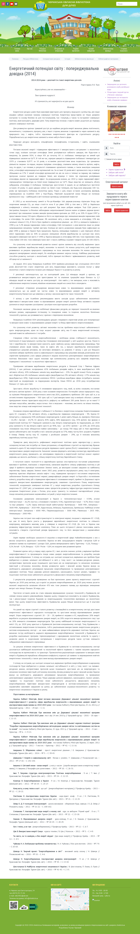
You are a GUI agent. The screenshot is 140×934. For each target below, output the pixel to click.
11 (124, 134)
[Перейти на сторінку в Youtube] (11, 4)
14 (118, 137)
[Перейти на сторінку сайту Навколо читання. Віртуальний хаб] (16, 4)
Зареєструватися (115, 169)
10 (122, 134)
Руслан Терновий (74, 928)
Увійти (116, 164)
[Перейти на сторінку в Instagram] (3, 4)
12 (115, 137)
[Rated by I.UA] (96, 900)
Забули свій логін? (116, 172)
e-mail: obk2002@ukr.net (18, 896)
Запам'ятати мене (114, 159)
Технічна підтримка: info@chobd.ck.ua (23, 898)
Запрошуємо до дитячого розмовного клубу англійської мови (118, 87)
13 (116, 137)
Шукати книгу (117, 186)
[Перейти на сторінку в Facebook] (7, 4)
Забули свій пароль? (117, 175)
